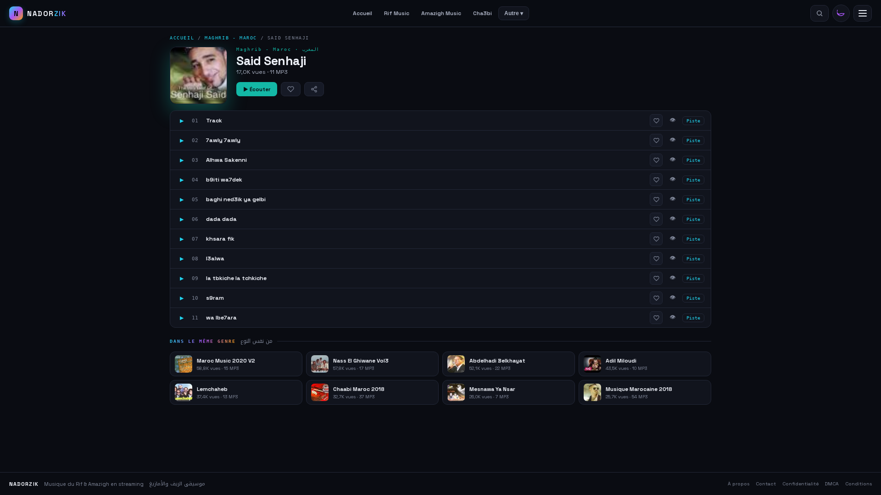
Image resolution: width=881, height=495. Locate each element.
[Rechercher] (819, 13)
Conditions (858, 484)
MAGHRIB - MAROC (231, 37)
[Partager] (314, 89)
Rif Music (396, 13)
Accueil (362, 13)
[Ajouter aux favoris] (291, 89)
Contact (766, 484)
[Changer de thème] (841, 13)
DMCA (832, 484)
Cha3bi (482, 13)
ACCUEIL (182, 37)
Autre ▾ (513, 13)
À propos (738, 484)
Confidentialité (800, 484)
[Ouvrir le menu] (862, 13)
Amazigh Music (441, 13)
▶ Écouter (256, 89)
